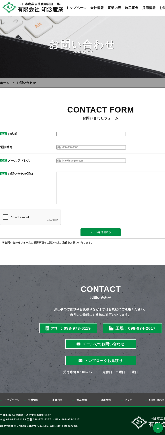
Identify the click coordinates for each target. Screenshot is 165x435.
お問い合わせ (157, 399)
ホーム (5, 82)
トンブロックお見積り (104, 361)
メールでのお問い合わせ (103, 344)
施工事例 (132, 7)
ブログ (129, 399)
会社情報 (97, 7)
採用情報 (149, 7)
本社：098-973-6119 (71, 328)
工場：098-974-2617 (136, 328)
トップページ (76, 7)
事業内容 (114, 7)
